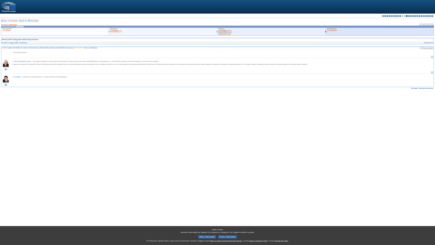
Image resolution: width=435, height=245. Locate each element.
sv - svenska (432, 16)
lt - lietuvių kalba (411, 16)
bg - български (383, 16)
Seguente (21, 20)
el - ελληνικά (396, 16)
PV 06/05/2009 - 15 (115, 30)
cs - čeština (387, 16)
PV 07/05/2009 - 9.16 (224, 30)
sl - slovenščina (428, 16)
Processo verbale (427, 48)
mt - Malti (415, 16)
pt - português (422, 16)
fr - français (400, 16)
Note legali (414, 88)
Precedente (14, 20)
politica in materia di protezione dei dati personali (226, 241)
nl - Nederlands (417, 16)
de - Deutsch (391, 16)
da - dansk (389, 16)
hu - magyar (413, 16)
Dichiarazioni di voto (225, 33)
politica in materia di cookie (258, 241)
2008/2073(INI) (13, 24)
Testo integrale (34, 20)
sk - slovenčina (426, 16)
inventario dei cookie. (281, 241)
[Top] (432, 57)
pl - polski (419, 16)
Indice (5, 20)
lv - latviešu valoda (409, 16)
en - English (398, 16)
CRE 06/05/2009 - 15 (116, 31)
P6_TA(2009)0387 (332, 30)
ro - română (424, 16)
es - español (385, 16)
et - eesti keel (394, 16)
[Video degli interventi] (5, 70)
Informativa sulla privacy (426, 88)
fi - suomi (430, 16)
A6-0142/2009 (6, 30)
